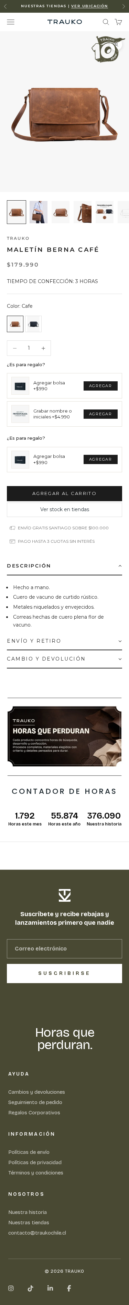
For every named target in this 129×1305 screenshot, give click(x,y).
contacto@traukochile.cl (37, 1233)
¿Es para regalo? (26, 364)
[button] (64, 566)
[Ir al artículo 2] (38, 212)
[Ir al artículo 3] (60, 212)
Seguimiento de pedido (35, 1102)
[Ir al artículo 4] (82, 212)
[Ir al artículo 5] (104, 212)
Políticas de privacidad (35, 1162)
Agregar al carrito (64, 493)
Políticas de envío (29, 1152)
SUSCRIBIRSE (64, 973)
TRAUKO (18, 238)
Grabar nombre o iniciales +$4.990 (52, 414)
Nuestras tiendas (28, 1222)
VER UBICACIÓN (89, 6)
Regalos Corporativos (34, 1113)
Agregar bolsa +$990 (49, 386)
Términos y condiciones (35, 1173)
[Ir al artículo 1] (16, 212)
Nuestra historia (27, 1212)
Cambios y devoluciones (36, 1092)
